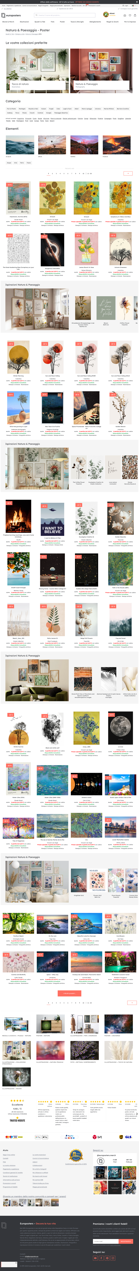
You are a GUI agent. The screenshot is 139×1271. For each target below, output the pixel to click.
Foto (52, 22)
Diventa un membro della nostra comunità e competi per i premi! (34, 1196)
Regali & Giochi (113, 22)
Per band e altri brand (40, 1176)
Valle (13, 121)
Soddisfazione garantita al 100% (76, 1164)
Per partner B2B (38, 1180)
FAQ (4, 1162)
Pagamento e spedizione (14, 5)
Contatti (5, 1158)
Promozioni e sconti (94, 5)
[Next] (137, 1114)
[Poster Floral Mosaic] (116, 880)
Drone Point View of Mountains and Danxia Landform (83, 695)
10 (83, 173)
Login (126, 5)
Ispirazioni (67, 5)
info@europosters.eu (31, 1256)
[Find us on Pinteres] (107, 1258)
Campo (36, 121)
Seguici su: (98, 1150)
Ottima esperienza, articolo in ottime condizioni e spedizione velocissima (45, 1110)
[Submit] (36, 15)
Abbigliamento (95, 22)
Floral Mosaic (116, 895)
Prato (114, 118)
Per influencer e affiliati (40, 1172)
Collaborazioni (37, 1165)
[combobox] (64, 15)
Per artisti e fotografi (39, 1169)
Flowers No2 (97, 895)
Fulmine (80, 118)
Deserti (52, 121)
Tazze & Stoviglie (77, 22)
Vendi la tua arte (76, 5)
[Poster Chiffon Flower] (124, 308)
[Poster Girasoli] (86, 198)
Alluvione (46, 118)
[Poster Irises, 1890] (86, 728)
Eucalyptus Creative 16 (96, 482)
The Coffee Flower (79, 482)
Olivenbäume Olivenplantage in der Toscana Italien (83, 324)
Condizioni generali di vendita (13, 1172)
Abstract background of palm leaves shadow (108, 695)
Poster (62, 22)
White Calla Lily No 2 (130, 694)
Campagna (107, 118)
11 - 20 (89, 173)
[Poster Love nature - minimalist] (113, 467)
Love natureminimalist (113, 483)
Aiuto (3, 5)
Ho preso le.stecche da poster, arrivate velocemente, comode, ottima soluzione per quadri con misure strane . (132, 1112)
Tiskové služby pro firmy (41, 1183)
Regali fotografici (43, 5)
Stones (130, 482)
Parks (42, 121)
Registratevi (126, 1241)
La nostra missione (9, 1165)
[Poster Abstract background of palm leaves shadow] (109, 679)
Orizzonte (28, 118)
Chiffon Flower (124, 323)
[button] (16, 1263)
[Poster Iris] (86, 825)
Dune (47, 121)
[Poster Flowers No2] (97, 880)
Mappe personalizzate (56, 5)
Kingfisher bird (79, 895)
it (135, 5)
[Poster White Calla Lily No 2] (130, 679)
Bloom (106, 323)
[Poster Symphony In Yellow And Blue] (120, 198)
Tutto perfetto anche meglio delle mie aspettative (97, 1108)
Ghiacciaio (93, 118)
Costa (34, 118)
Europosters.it (14, 15)
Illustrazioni (24, 22)
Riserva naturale (56, 118)
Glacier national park (69, 118)
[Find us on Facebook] (101, 1258)
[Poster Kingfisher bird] (79, 880)
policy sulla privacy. (115, 1245)
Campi (86, 118)
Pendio (8, 121)
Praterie (100, 118)
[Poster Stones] (130, 467)
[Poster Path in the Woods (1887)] (120, 569)
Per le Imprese (130, 22)
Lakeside (128, 118)
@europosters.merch (106, 1155)
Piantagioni (20, 121)
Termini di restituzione (10, 1176)
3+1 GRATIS (7, 9)
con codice (18, 221)
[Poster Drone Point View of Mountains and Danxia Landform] (83, 679)
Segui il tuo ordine (9, 1155)
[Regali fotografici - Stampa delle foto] (124, 15)
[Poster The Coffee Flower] (79, 467)
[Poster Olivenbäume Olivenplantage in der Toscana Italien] (83, 308)
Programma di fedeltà (10, 1187)
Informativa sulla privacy (11, 1180)
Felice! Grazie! (115, 1106)
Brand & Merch (8, 22)
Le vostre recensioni (39, 1155)
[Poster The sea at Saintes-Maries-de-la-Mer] (52, 826)
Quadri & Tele (40, 22)
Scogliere (121, 118)
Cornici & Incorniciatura (29, 5)
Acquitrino (20, 118)
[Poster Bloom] (106, 308)
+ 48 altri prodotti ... (69, 993)
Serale (40, 118)
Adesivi (35, 1162)
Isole (31, 121)
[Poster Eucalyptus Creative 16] (96, 467)
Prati (26, 121)
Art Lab (85, 5)
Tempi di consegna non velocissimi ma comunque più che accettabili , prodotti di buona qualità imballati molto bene (80, 1112)
